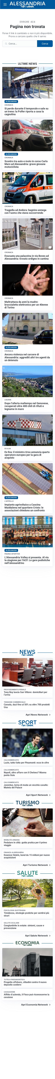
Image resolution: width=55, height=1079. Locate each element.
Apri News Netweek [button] (37, 714)
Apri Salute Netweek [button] (36, 935)
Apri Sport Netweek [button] (37, 795)
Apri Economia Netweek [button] (34, 1004)
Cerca (45, 43)
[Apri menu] (5, 4)
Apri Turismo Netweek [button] (35, 865)
